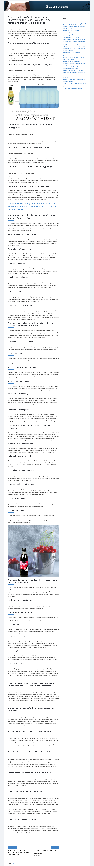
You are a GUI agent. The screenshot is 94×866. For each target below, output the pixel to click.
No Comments (11, 856)
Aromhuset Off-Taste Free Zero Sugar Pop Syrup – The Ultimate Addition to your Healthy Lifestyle (74, 84)
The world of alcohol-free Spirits (71, 66)
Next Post (54, 847)
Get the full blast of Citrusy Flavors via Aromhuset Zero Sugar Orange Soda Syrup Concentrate (19, 852)
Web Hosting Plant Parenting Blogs (71, 30)
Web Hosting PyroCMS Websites (71, 37)
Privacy (16, 13)
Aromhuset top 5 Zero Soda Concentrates (19, 838)
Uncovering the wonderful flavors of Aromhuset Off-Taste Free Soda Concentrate (45, 852)
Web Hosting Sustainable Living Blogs (72, 32)
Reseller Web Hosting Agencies (70, 68)
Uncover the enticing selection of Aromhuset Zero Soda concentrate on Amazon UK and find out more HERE (32, 206)
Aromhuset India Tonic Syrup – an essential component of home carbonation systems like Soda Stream (74, 72)
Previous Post (13, 847)
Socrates (15, 863)
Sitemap (22, 13)
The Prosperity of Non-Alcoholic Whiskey (73, 88)
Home (9, 13)
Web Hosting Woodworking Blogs (71, 52)
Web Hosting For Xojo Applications (71, 61)
